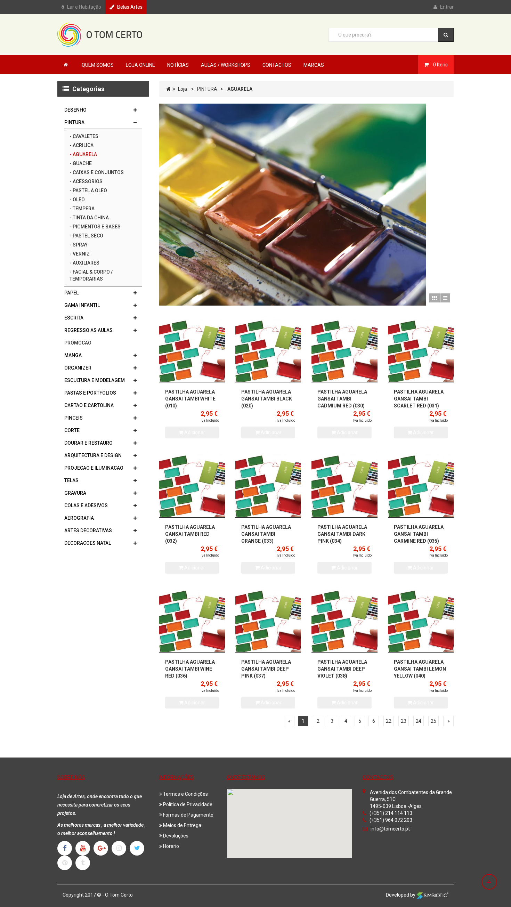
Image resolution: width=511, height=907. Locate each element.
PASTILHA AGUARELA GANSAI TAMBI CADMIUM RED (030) (342, 398)
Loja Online (140, 65)
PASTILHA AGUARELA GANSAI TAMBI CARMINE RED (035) (419, 534)
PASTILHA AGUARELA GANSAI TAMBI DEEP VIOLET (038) (342, 669)
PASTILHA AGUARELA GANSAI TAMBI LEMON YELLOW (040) (420, 669)
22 (388, 721)
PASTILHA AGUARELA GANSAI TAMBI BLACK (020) (266, 398)
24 (418, 721)
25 (433, 721)
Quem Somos (98, 65)
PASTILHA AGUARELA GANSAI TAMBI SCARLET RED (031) (419, 398)
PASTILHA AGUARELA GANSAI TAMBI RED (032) (190, 534)
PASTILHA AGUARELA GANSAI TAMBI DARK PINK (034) (342, 534)
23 (403, 721)
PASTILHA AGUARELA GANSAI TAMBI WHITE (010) (190, 398)
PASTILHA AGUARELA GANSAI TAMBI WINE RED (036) (190, 669)
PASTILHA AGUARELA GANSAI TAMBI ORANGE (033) (266, 534)
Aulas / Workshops (225, 65)
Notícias (178, 65)
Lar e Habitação (84, 7)
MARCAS (313, 65)
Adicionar (194, 432)
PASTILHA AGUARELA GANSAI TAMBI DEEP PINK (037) (266, 669)
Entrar (447, 7)
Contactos (276, 65)
